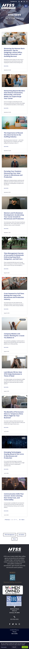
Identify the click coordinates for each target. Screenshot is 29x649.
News (14, 539)
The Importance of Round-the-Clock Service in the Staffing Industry (13, 135)
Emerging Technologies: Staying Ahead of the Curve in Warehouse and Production (14, 455)
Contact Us (13, 2)
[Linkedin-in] (16, 624)
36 (19, 520)
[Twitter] (13, 624)
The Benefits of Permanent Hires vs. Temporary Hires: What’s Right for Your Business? (14, 415)
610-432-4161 (14, 619)
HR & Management (9, 535)
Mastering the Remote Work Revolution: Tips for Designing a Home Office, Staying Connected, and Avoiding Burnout (14, 52)
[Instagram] (19, 624)
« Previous (7, 520)
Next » (23, 520)
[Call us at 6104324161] (14, 616)
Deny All (14, 647)
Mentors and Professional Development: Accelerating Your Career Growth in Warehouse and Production (14, 216)
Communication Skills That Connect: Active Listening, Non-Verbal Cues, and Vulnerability (14, 497)
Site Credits (14, 634)
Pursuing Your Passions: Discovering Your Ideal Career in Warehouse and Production (13, 174)
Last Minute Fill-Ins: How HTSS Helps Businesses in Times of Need (13, 374)
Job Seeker (21, 535)
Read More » (6, 66)
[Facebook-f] (9, 624)
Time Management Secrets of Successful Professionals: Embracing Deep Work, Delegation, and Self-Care (14, 256)
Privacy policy (4, 647)
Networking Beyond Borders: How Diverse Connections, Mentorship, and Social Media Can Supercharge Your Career (14, 94)
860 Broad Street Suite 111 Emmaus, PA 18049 (14, 611)
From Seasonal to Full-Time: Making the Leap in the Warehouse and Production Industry (14, 296)
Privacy (14, 632)
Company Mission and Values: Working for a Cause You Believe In (14, 336)
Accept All (25, 647)
